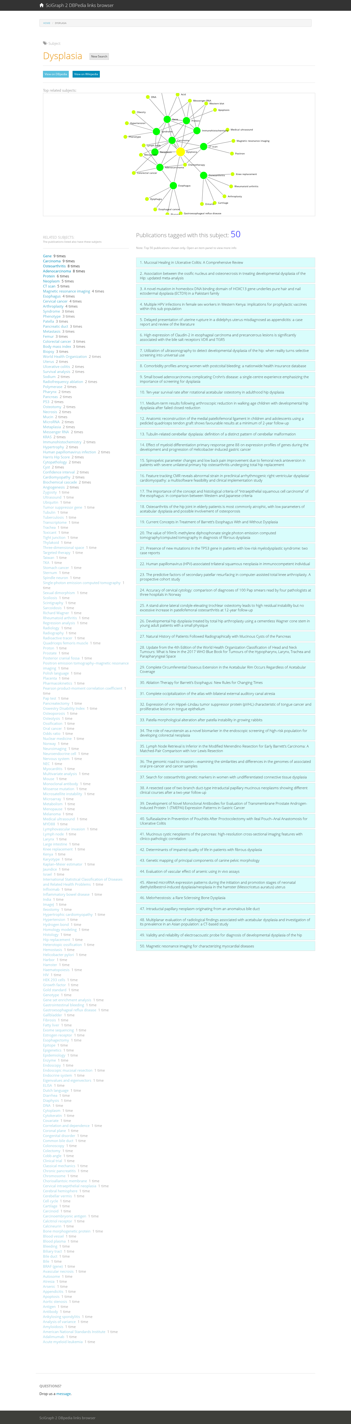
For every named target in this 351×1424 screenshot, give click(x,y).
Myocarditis (52, 768)
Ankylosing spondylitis (61, 1316)
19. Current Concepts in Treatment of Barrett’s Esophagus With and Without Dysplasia (209, 521)
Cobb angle (52, 1155)
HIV (46, 974)
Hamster (50, 964)
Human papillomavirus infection (69, 452)
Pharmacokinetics (57, 683)
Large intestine (55, 844)
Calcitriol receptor (57, 1221)
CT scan (49, 286)
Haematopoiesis (56, 969)
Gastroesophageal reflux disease (69, 1009)
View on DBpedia (56, 74)
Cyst (46, 467)
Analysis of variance (59, 1321)
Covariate (50, 1120)
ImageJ (48, 904)
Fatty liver (51, 1025)
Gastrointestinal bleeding (63, 1004)
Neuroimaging (54, 748)
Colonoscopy (53, 1145)
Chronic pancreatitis (59, 1170)
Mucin (48, 416)
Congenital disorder (59, 1135)
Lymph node (53, 834)
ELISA (47, 1085)
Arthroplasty (53, 306)
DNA (47, 1105)
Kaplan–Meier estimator (62, 864)
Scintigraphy (53, 602)
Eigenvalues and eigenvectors (67, 1080)
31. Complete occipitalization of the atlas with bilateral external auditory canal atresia (207, 693)
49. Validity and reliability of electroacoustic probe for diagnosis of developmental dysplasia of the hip (221, 935)
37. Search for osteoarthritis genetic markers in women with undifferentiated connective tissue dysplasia (223, 777)
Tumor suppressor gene (62, 507)
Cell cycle (50, 1201)
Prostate (50, 653)
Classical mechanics (59, 1165)
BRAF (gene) (53, 1266)
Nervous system (56, 758)
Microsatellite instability (62, 793)
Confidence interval (59, 472)
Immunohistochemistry (62, 441)
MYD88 (49, 824)
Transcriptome (55, 522)
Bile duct (50, 1256)
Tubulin (49, 512)
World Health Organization (65, 356)
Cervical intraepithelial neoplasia (69, 1185)
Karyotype (51, 859)
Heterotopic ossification (62, 944)
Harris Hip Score (56, 457)
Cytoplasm (51, 1110)
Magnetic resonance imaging (66, 291)
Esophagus (52, 296)
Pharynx (50, 391)
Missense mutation (58, 788)
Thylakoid (51, 542)
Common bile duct (58, 1140)
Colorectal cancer (57, 341)
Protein (49, 276)
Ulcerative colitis (56, 366)
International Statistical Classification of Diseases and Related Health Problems (82, 882)
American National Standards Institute (74, 1331)
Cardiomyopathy (56, 477)
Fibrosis (49, 1020)
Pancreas (50, 396)
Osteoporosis (54, 713)
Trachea (49, 527)
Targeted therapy (56, 552)
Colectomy (51, 1150)
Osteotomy (52, 406)
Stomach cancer (56, 567)
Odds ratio (51, 733)
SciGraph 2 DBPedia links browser (78, 5)
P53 (46, 401)
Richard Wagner (56, 612)
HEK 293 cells (54, 979)
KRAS (47, 436)
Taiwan (48, 557)
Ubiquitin (50, 502)
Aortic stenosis (55, 1301)
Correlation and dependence (66, 1125)
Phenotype (52, 316)
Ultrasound (52, 497)
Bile (46, 1261)
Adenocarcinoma (57, 271)
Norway (49, 743)
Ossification (52, 723)
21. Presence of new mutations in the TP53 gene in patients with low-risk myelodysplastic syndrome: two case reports (224, 550)
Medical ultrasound (59, 818)
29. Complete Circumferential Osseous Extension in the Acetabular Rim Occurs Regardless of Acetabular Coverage (223, 669)
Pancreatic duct (55, 326)
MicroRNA (51, 421)
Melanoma (52, 813)
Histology (50, 934)
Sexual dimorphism (59, 592)
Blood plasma (54, 1241)
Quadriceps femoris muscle (65, 643)
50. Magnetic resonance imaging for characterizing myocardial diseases (197, 946)
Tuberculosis (53, 517)
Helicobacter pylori (58, 954)
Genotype (51, 994)
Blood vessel (53, 1236)
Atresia (48, 1281)
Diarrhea (50, 1095)
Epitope (49, 1045)
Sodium (49, 376)
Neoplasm (51, 281)
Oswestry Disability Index (64, 708)
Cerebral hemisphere (60, 1190)
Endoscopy (52, 1065)
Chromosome (54, 1175)
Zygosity (50, 492)
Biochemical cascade (60, 482)
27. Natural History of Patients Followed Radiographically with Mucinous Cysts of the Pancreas (215, 636)
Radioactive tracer (57, 638)
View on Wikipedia (86, 74)
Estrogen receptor (57, 1035)
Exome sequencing (58, 1030)
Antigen (49, 1306)
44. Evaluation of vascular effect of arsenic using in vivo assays (189, 871)
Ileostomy (51, 909)
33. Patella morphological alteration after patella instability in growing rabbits (201, 719)
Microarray (52, 798)
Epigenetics (52, 1050)
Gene (47, 255)
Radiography (53, 632)
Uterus (48, 361)
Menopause (52, 808)
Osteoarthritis (54, 266)
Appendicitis (53, 1291)
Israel (47, 874)
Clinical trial (52, 1160)
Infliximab (51, 889)
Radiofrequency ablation (63, 381)
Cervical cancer (55, 301)
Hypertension (54, 919)
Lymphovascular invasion (64, 829)
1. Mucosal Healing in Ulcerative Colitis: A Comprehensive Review (191, 262)
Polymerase (52, 386)
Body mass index (57, 346)
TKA (46, 562)
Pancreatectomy (56, 703)
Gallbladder (52, 1015)
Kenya (48, 854)
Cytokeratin (52, 1115)
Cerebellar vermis (57, 1195)
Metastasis (51, 331)
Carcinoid (50, 1211)
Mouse (48, 778)
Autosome (51, 1276)
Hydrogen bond (56, 924)
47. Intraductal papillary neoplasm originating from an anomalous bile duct (200, 908)
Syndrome (51, 311)
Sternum (50, 572)
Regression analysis (59, 622)
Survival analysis (56, 371)
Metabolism (53, 803)
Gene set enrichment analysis (67, 999)
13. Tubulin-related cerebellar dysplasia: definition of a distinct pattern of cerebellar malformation (218, 434)
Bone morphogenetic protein (66, 1231)
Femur (48, 336)
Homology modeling (60, 929)
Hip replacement (56, 939)
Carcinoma (52, 261)
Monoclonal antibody (60, 783)
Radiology (51, 627)
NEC (46, 763)
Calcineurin (52, 1226)
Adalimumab (53, 1336)
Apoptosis (51, 1296)
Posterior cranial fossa (61, 658)
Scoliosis (50, 597)
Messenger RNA (56, 431)
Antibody (50, 1311)
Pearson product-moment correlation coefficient (82, 688)
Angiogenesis (54, 487)
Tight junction (54, 537)
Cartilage (50, 1206)
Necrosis (50, 411)
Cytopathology (55, 462)
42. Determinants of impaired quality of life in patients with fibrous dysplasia (201, 849)
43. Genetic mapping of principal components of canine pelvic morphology (200, 860)
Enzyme (49, 1060)
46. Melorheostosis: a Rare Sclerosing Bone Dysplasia (182, 897)
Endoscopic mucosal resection (67, 1070)
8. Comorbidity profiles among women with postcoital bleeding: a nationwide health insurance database (223, 365)
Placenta (50, 678)
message (63, 1393)
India (47, 899)
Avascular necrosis (58, 1271)
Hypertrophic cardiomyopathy (68, 914)
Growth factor (54, 984)
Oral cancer (52, 728)
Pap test (49, 698)
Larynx (48, 839)
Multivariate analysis (60, 773)
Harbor (49, 959)
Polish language (56, 673)
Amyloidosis (53, 1326)
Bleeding (50, 1246)
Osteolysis (51, 718)
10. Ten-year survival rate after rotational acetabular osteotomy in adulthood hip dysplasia (212, 392)
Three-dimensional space (63, 547)
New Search (99, 56)
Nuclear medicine (57, 738)
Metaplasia (52, 426)
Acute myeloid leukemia (63, 1341)
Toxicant (49, 532)
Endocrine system (57, 1075)
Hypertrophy (53, 447)
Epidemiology (54, 1055)
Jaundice (50, 869)
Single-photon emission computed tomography (82, 582)
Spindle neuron (55, 577)
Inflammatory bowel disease (66, 894)
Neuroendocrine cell (59, 753)
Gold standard (54, 989)
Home (46, 23)
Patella (48, 321)
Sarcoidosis (52, 607)
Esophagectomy (56, 1040)
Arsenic (49, 1286)
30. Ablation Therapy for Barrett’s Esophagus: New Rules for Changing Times (201, 682)
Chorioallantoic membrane (65, 1180)
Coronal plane (54, 1130)
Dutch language (56, 1090)
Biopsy (48, 351)
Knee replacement (58, 849)
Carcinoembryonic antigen (64, 1216)
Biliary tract (52, 1251)
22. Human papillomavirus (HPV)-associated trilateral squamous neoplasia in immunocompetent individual (225, 563)
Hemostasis (52, 949)
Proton (48, 648)
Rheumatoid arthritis (60, 617)
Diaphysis (51, 1100)
